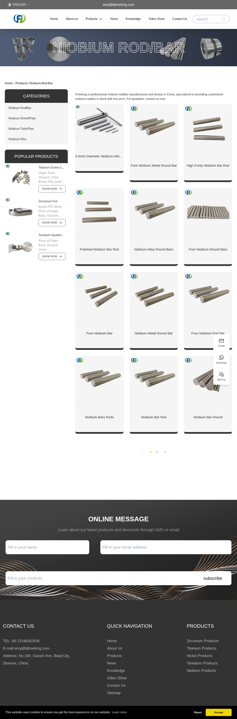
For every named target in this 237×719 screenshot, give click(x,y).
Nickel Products (199, 656)
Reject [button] (198, 712)
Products (91, 18)
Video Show (156, 18)
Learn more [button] (119, 712)
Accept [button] (218, 712)
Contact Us (179, 18)
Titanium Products (201, 648)
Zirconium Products (203, 641)
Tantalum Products (202, 663)
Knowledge (133, 18)
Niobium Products (201, 671)
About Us (72, 18)
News (114, 18)
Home (54, 18)
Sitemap (114, 693)
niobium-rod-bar (41, 83)
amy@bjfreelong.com (118, 4)
